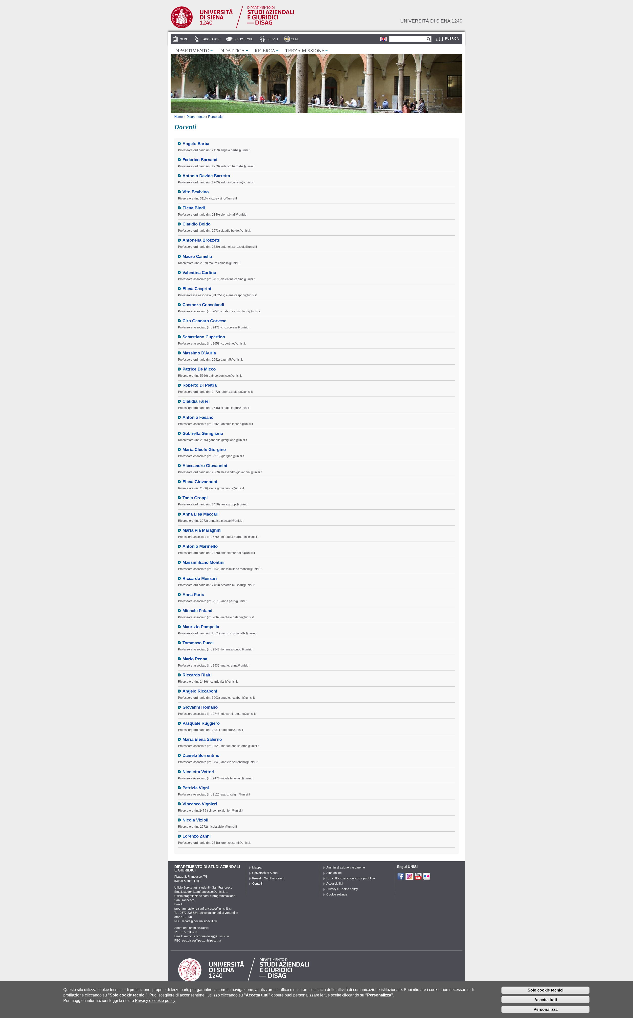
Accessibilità (334, 883)
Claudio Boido (196, 224)
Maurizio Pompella (200, 626)
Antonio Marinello (200, 546)
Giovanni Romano (200, 707)
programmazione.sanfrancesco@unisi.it (201, 908)
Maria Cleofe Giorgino (204, 449)
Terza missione (304, 50)
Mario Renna (194, 659)
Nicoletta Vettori (198, 772)
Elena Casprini (196, 288)
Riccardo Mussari (199, 578)
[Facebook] (401, 878)
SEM (294, 39)
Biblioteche (243, 39)
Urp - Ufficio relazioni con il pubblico (350, 878)
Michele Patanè (197, 610)
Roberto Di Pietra (199, 385)
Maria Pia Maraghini (202, 530)
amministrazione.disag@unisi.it (204, 936)
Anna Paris (193, 594)
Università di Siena (265, 873)
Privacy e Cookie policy (342, 889)
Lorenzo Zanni (196, 836)
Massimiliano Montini (203, 562)
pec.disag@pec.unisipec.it (199, 940)
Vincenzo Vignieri (199, 804)
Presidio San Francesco (268, 878)
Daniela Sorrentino (200, 755)
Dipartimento (191, 50)
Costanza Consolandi (203, 304)
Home (178, 117)
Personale (215, 117)
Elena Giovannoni (199, 481)
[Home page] (232, 27)
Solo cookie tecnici (545, 990)
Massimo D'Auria (199, 353)
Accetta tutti (545, 999)
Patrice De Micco (199, 369)
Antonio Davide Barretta (206, 176)
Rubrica (452, 38)
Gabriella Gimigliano (202, 433)
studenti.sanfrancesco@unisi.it (204, 892)
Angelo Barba (195, 143)
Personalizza (546, 1009)
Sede (184, 39)
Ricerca (265, 50)
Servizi (272, 39)
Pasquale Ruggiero (201, 723)
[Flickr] (427, 878)
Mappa (257, 867)
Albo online (334, 873)
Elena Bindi (193, 208)
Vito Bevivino (195, 192)
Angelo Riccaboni (199, 691)
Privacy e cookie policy (155, 1000)
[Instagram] (409, 878)
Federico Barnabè (199, 159)
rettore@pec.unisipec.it (197, 921)
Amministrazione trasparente (345, 867)
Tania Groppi (195, 498)
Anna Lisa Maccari (200, 514)
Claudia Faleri (196, 401)
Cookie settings (336, 894)
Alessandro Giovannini (204, 465)
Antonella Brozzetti (201, 240)
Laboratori (211, 39)
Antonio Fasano (197, 417)
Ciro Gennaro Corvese (204, 321)
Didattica (232, 50)
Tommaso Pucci (198, 643)
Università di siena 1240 (431, 21)
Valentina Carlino (199, 272)
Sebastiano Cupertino (203, 337)
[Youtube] (418, 878)
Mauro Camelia (197, 256)
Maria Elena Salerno (202, 739)
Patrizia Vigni (195, 788)
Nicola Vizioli (195, 820)
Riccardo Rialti (197, 675)
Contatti (257, 883)
